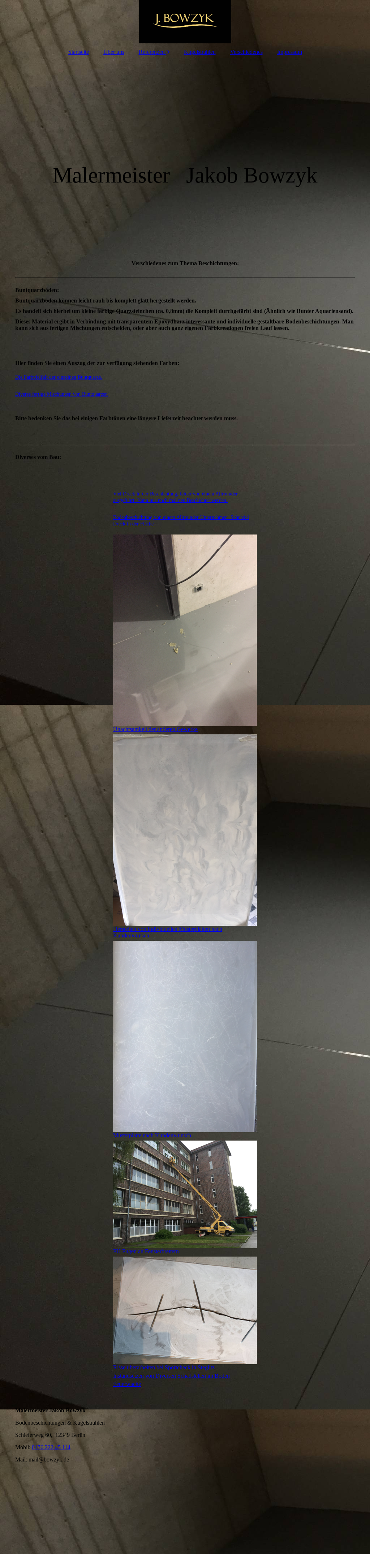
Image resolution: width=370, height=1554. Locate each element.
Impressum (289, 52)
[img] (185, 21)
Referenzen (152, 52)
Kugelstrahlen (200, 52)
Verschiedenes (246, 52)
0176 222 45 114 (51, 1447)
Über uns (113, 52)
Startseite (78, 52)
